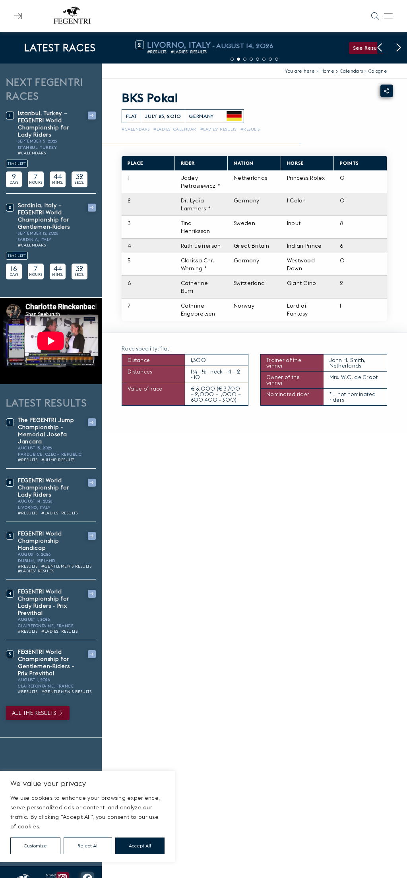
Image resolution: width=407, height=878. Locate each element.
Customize (35, 846)
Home (327, 71)
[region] (87, 816)
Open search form (375, 16)
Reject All (88, 846)
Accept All (140, 846)
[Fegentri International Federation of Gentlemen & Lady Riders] (72, 16)
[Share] (386, 91)
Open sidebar (18, 16)
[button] (379, 48)
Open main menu (388, 16)
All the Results (34, 712)
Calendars (351, 71)
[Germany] (234, 116)
